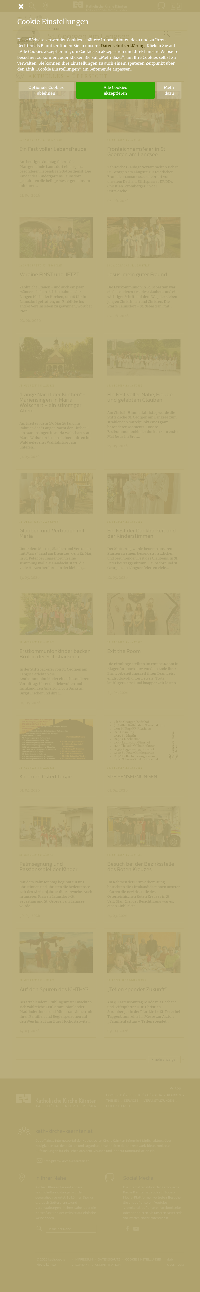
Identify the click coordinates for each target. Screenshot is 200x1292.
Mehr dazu (169, 90)
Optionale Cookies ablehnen (46, 90)
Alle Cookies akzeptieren (115, 90)
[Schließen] (100, 6)
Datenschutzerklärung (123, 45)
